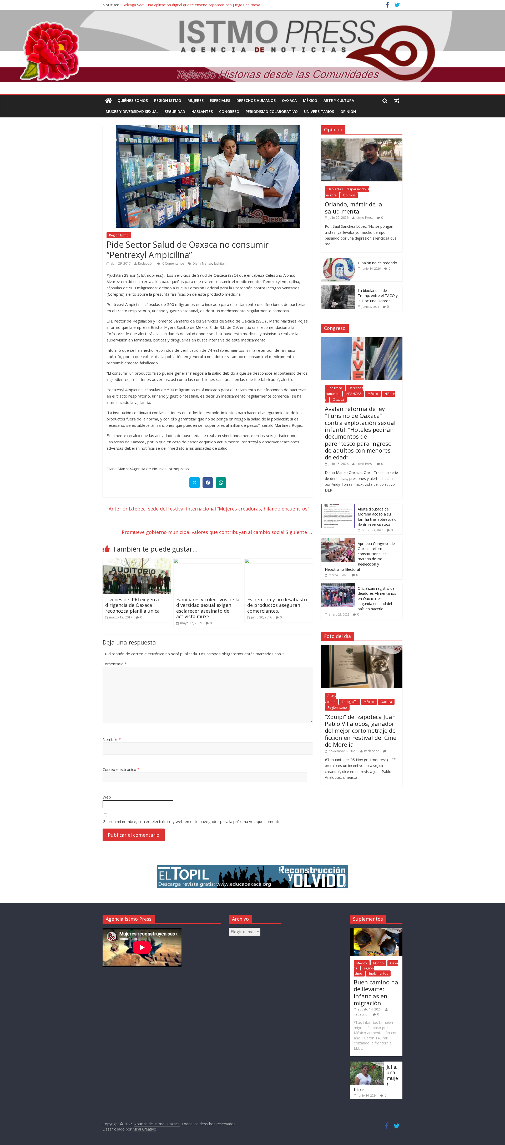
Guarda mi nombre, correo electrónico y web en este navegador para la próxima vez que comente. (192, 821)
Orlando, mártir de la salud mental (353, 207)
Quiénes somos (133, 100)
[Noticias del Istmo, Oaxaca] (252, 46)
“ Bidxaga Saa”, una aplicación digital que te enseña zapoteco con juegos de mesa (190, 4)
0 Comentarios (172, 263)
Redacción (146, 263)
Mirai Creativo (144, 1129)
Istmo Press (364, 217)
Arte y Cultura (339, 100)
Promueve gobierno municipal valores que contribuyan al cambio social (217, 532)
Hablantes (202, 111)
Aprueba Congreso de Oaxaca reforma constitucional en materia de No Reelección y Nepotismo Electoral (360, 556)
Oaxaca (289, 100)
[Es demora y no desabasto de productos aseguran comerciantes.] (279, 561)
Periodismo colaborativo (272, 111)
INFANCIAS (353, 393)
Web (107, 797)
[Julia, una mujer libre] (367, 1064)
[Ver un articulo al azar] (396, 100)
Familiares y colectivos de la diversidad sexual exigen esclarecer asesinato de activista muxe (207, 608)
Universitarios (319, 111)
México (310, 100)
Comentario (115, 663)
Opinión (348, 111)
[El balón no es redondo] (338, 260)
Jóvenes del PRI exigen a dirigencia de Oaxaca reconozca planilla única (132, 605)
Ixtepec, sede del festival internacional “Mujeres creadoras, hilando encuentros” (206, 508)
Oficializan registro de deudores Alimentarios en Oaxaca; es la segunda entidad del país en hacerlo (377, 598)
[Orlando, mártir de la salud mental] (361, 141)
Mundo (378, 963)
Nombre (112, 739)
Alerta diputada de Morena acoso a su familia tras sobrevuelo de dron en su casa (377, 517)
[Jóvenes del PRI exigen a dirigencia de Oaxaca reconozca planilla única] (137, 561)
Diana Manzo (202, 263)
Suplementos (378, 973)
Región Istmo (167, 100)
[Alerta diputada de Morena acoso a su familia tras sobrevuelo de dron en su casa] (338, 506)
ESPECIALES (220, 100)
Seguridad (175, 111)
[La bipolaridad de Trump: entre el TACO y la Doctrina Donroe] (338, 288)
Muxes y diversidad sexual (132, 111)
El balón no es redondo (377, 262)
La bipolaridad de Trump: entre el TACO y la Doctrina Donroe (378, 295)
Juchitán (220, 263)
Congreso (229, 111)
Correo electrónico (121, 769)
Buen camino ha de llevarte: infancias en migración (376, 992)
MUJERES (196, 100)
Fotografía (349, 702)
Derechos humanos (256, 100)
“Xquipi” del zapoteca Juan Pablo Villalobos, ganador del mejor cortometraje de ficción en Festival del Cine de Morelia (360, 731)
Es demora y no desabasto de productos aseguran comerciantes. (277, 605)
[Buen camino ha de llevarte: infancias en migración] (376, 930)
